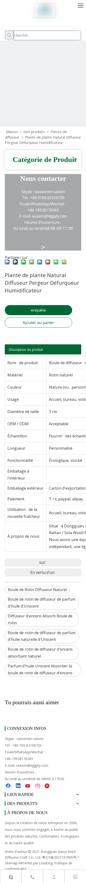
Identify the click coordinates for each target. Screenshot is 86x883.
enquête (38, 310)
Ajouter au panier (38, 322)
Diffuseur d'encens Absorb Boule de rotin (40, 619)
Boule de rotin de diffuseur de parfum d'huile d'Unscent (41, 603)
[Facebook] (8, 786)
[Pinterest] (48, 786)
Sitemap (11, 863)
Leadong (46, 863)
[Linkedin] (18, 786)
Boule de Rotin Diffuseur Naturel (37, 589)
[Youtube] (28, 786)
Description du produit (26, 349)
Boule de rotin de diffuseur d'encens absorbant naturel (40, 653)
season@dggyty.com (32, 765)
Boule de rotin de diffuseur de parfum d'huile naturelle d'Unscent (41, 636)
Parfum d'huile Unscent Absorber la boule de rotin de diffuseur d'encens (40, 669)
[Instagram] (38, 786)
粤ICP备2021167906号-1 (61, 857)
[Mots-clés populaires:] (9, 35)
